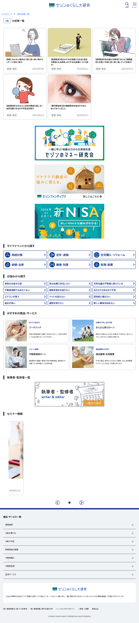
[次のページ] (81, 503)
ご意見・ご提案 (83, 609)
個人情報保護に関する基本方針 (41, 609)
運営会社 (95, 609)
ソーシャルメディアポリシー (65, 609)
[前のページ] (57, 503)
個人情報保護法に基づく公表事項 (15, 609)
